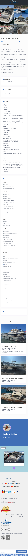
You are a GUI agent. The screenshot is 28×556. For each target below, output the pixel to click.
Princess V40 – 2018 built (10, 461)
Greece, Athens (8, 93)
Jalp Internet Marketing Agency (16, 516)
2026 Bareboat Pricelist (5, 554)
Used (18, 41)
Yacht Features (7, 178)
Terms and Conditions (8, 311)
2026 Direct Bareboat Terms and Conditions (9, 555)
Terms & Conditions (6, 548)
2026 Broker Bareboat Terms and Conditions (19, 554)
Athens (6, 91)
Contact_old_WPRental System (18, 548)
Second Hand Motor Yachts (8, 41)
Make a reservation (21, 551)
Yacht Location (7, 89)
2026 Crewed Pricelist (22, 555)
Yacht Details (7, 101)
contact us (15, 498)
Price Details (7, 79)
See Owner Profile (6, 437)
